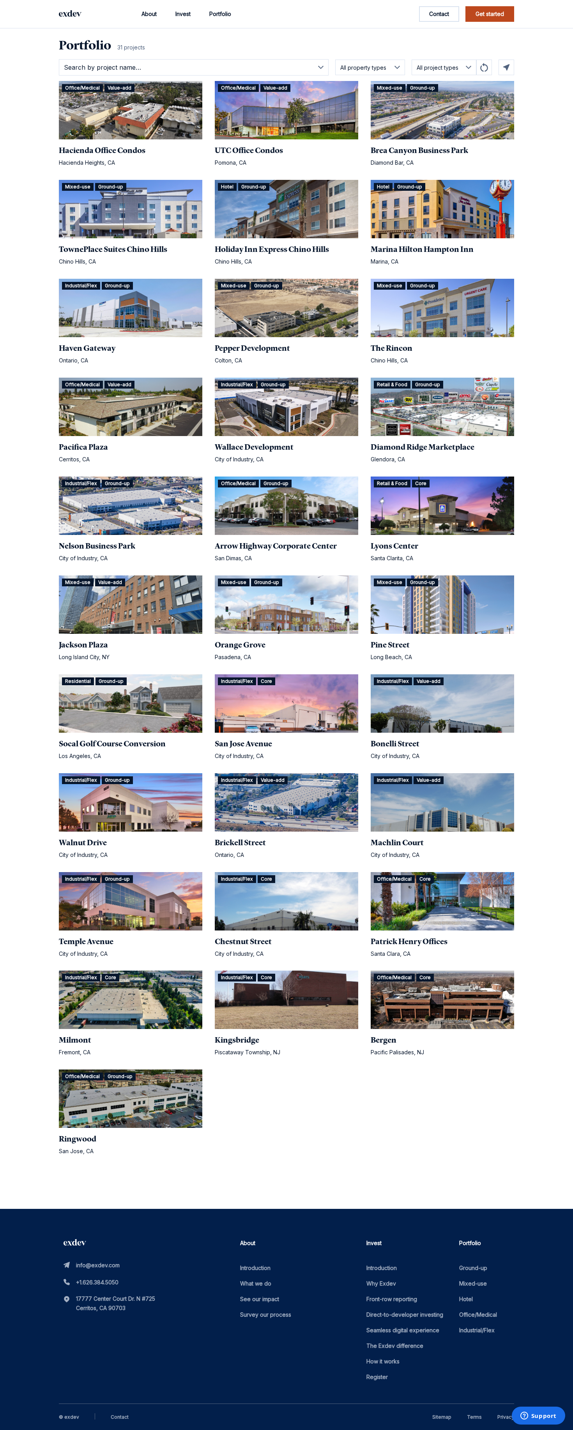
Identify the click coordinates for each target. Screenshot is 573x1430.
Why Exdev (381, 1283)
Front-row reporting (391, 1299)
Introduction (255, 1268)
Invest (183, 14)
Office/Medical (478, 1314)
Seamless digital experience (402, 1330)
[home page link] (70, 14)
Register (377, 1377)
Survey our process (265, 1314)
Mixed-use (473, 1283)
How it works (383, 1361)
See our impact (259, 1299)
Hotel (466, 1299)
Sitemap (441, 1417)
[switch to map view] (506, 67)
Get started (490, 14)
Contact (439, 14)
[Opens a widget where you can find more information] (538, 1416)
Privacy (505, 1417)
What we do (255, 1283)
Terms (474, 1417)
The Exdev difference (394, 1345)
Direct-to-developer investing (404, 1314)
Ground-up (473, 1268)
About (149, 14)
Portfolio (220, 14)
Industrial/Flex (477, 1330)
